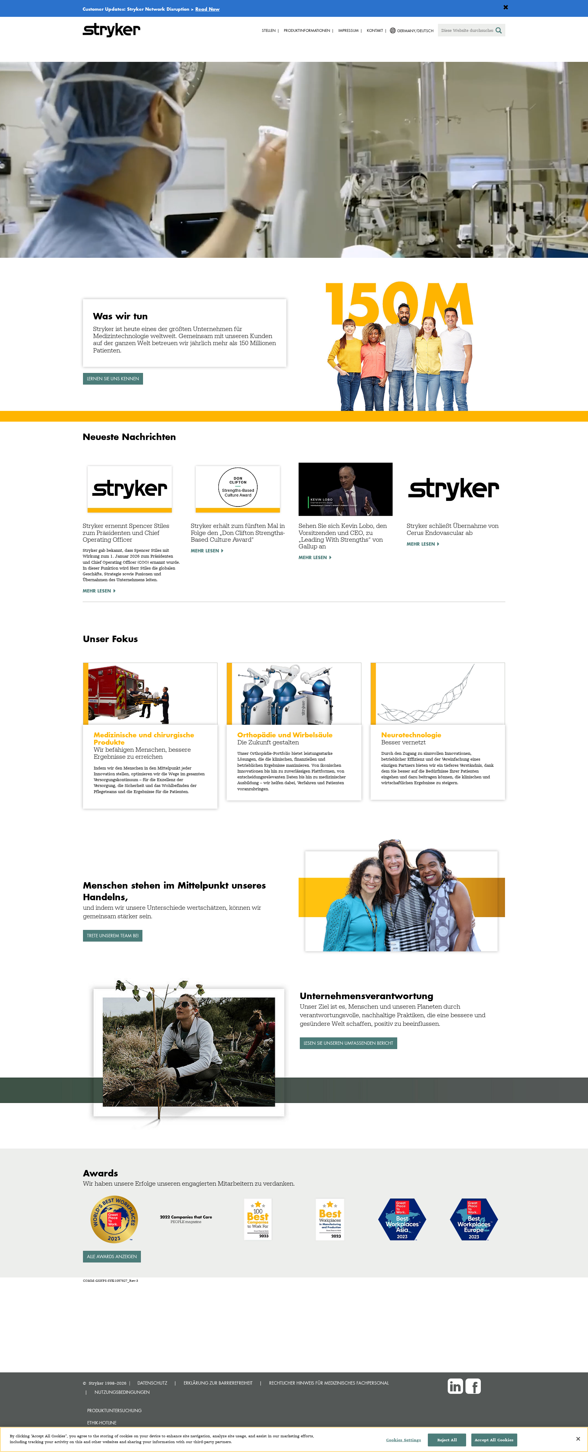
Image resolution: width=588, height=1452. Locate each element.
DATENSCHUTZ (152, 1383)
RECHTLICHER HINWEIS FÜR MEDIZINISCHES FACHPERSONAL (329, 1383)
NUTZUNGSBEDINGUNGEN (122, 1392)
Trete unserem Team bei (112, 936)
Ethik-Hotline (101, 1423)
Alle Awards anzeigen (112, 1256)
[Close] (578, 1439)
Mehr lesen (97, 591)
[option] (294, 161)
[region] (294, 1439)
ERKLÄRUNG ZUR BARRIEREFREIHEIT (218, 1383)
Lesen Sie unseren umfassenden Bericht (348, 1043)
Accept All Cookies (494, 1440)
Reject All (447, 1440)
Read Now (207, 9)
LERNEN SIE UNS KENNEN (113, 379)
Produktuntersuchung (114, 1410)
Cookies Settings (403, 1440)
